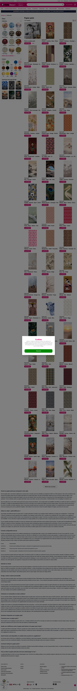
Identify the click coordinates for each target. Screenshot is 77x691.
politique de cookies (30, 344)
